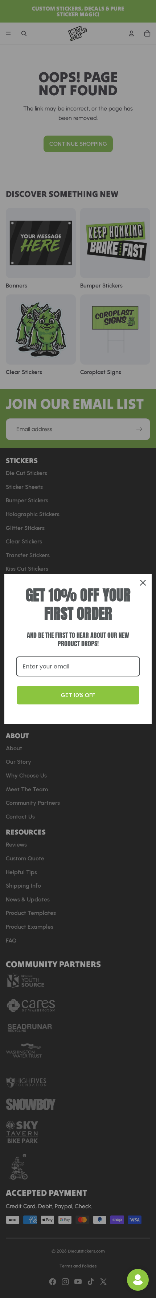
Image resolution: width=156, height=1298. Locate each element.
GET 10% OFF (78, 695)
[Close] (143, 582)
